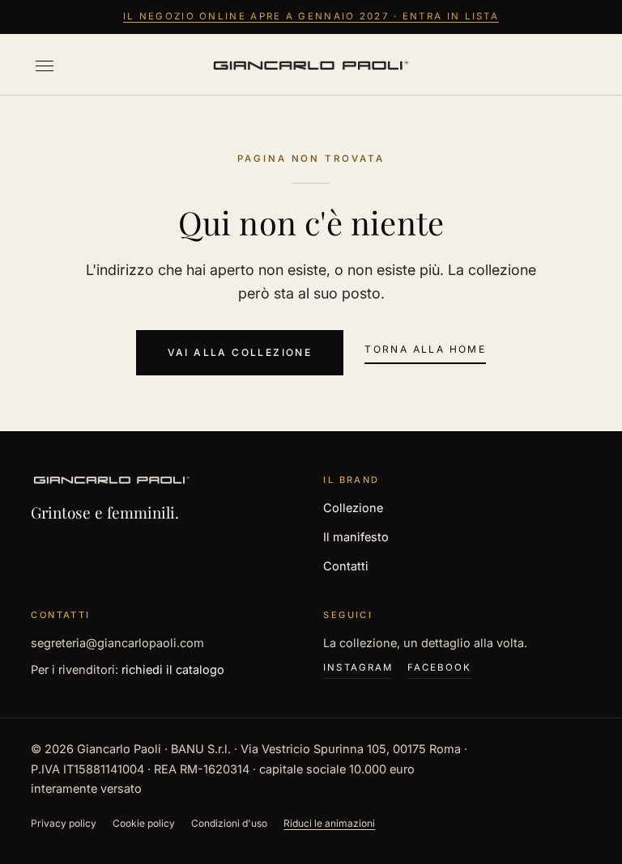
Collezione (353, 508)
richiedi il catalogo (172, 669)
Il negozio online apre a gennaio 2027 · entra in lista (311, 16)
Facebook (439, 667)
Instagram (358, 667)
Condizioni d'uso (229, 823)
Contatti (346, 566)
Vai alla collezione (240, 352)
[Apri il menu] (44, 66)
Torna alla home (425, 349)
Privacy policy (63, 823)
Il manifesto (356, 537)
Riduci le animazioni (329, 823)
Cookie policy (144, 823)
